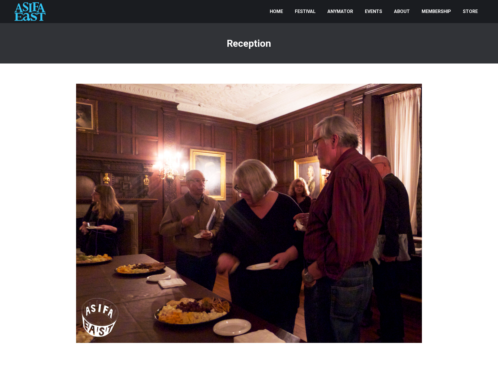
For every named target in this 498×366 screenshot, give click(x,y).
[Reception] (249, 213)
